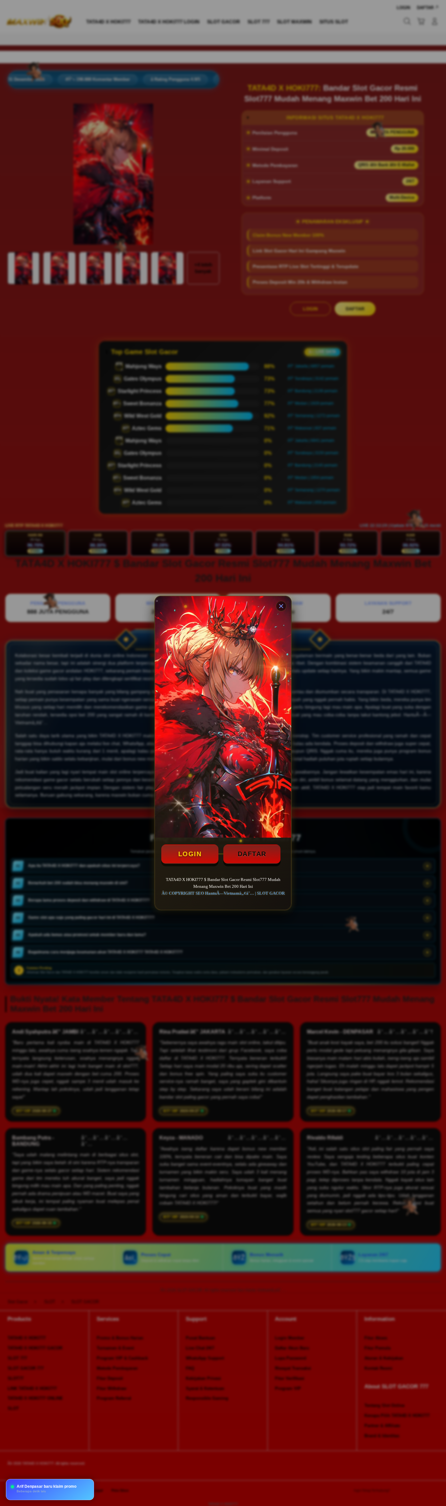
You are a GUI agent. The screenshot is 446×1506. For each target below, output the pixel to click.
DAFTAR (252, 853)
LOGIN (190, 853)
